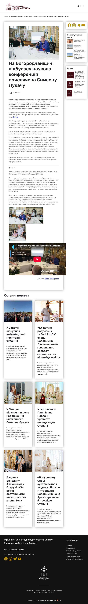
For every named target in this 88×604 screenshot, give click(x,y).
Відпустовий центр (73, 556)
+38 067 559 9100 (17, 550)
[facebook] (69, 25)
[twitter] (83, 25)
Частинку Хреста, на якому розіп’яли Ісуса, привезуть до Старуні (80, 84)
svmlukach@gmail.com (26, 554)
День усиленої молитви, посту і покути (78, 93)
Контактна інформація (74, 559)
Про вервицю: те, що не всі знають (79, 40)
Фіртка (15, 117)
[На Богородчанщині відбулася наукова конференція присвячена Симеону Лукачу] (17, 215)
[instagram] (74, 25)
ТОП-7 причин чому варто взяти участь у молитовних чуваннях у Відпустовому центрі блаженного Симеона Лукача (79, 54)
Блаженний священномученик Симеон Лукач (73, 550)
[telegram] (78, 25)
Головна (7, 16)
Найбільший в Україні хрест (77, 46)
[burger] (82, 6)
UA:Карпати (54, 279)
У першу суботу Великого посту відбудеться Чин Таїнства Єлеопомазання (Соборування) (80, 74)
